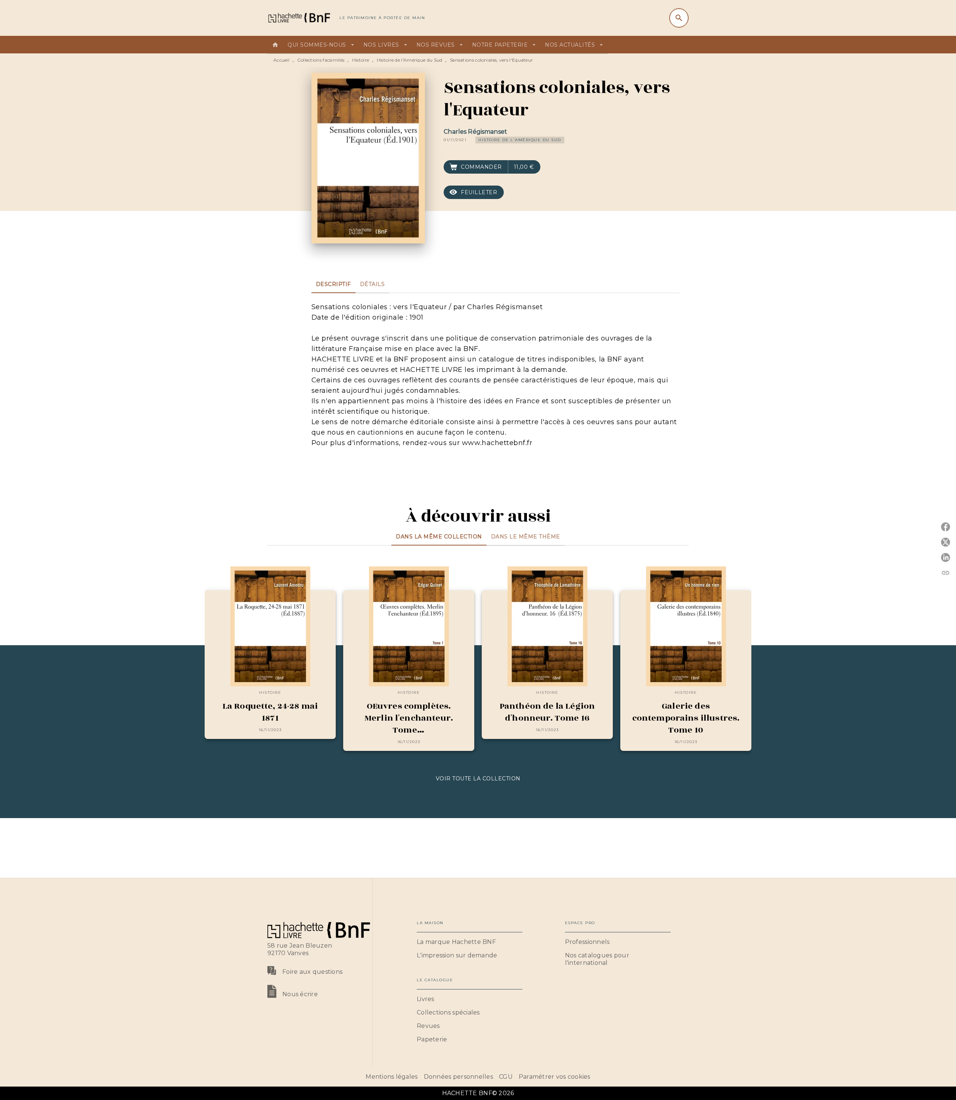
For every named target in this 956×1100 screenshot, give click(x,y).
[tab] (275, 45)
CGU (506, 1076)
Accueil (281, 60)
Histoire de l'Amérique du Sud (410, 60)
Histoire (360, 60)
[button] (519, 140)
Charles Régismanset (475, 131)
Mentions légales (392, 1076)
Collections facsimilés (321, 60)
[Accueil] (298, 17)
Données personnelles (458, 1076)
